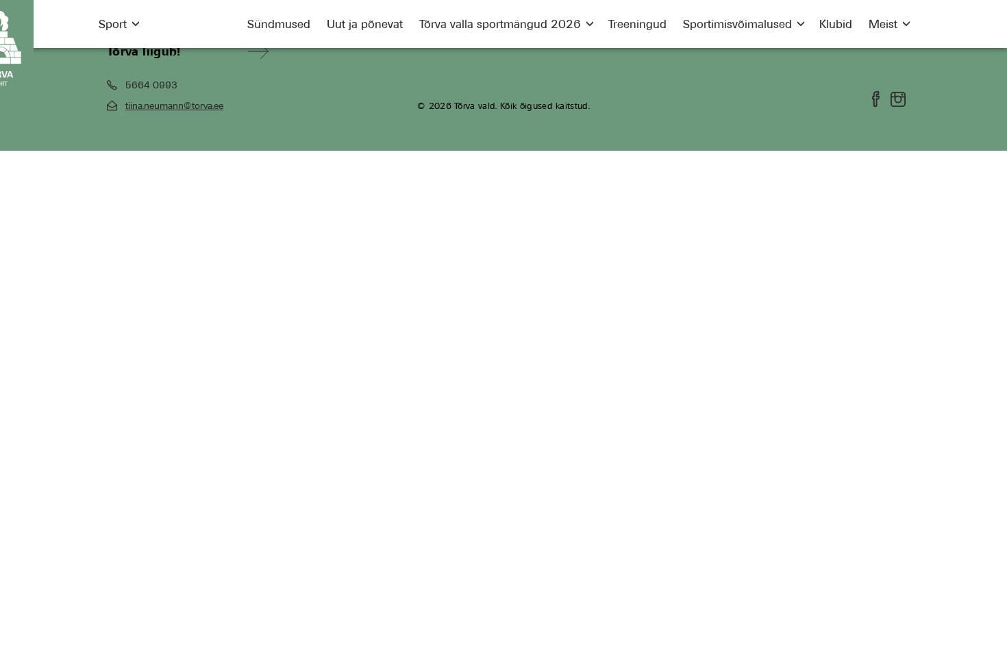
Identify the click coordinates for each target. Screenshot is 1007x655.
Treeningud (637, 24)
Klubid (835, 24)
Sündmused (278, 24)
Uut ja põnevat (365, 24)
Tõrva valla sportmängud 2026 (500, 24)
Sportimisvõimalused (737, 24)
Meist (883, 24)
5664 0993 (151, 84)
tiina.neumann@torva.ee (174, 105)
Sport (113, 24)
